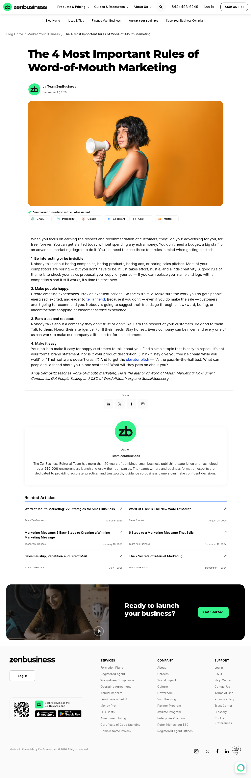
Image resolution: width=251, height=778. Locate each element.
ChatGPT (42, 218)
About (161, 667)
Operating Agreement (115, 686)
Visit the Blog (166, 699)
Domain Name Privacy (115, 731)
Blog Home (53, 20)
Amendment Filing (113, 718)
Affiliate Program (169, 712)
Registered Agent (112, 674)
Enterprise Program (171, 718)
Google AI (119, 218)
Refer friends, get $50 (172, 724)
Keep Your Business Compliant (185, 20)
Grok (141, 218)
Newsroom (165, 693)
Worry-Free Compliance (117, 680)
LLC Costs (107, 712)
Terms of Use (223, 693)
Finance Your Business (106, 20)
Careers (163, 674)
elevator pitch (137, 360)
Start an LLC (234, 7)
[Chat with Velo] (240, 767)
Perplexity (68, 218)
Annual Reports (111, 693)
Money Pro (108, 705)
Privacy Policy (224, 699)
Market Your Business (43, 34)
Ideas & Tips (76, 20)
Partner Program (169, 705)
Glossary (220, 712)
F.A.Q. (218, 674)
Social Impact (166, 680)
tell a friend (95, 299)
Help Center (223, 680)
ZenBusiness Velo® (114, 699)
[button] (99, 631)
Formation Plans (111, 667)
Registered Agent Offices (175, 731)
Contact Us (222, 686)
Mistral (168, 218)
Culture (162, 686)
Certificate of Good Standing (120, 724)
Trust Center (223, 705)
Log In (22, 676)
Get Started (213, 612)
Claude (92, 218)
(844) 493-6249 (184, 7)
